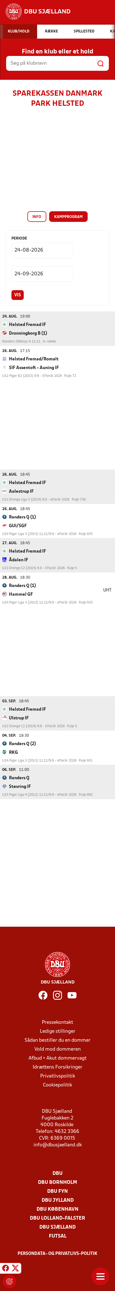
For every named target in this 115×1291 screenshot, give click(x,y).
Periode (19, 238)
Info (36, 217)
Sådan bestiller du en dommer (57, 1040)
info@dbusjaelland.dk (57, 1145)
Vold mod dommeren (57, 1049)
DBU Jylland (58, 1200)
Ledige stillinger (57, 1031)
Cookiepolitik (57, 1085)
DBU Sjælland (57, 1227)
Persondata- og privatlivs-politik (57, 1254)
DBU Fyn (57, 1191)
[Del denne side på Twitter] (15, 1269)
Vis (17, 295)
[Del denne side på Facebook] (5, 1269)
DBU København (57, 1209)
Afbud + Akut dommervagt (57, 1058)
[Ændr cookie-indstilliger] (9, 1281)
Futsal (57, 1236)
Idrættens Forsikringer (57, 1067)
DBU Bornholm (57, 1182)
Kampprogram (68, 217)
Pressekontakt (57, 1022)
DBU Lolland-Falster (57, 1218)
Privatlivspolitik (57, 1076)
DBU (57, 1173)
